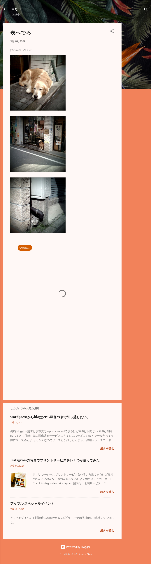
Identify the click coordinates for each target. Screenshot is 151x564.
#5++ (17, 9)
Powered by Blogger (77, 547)
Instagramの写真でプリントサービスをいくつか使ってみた (55, 460)
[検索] (146, 10)
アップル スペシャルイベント (32, 503)
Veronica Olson (85, 554)
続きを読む (107, 448)
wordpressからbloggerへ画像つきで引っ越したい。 (50, 417)
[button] (112, 32)
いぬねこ (24, 247)
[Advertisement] (136, 78)
